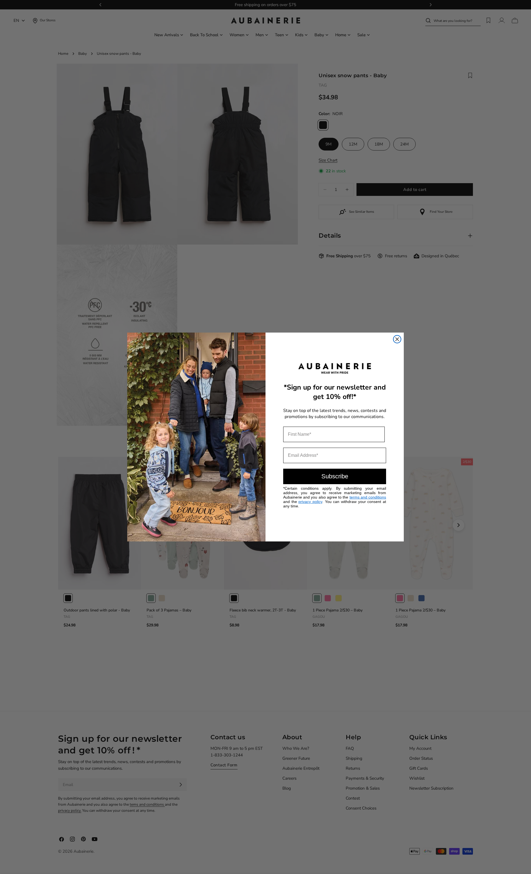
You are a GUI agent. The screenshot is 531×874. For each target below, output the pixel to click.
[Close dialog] (397, 339)
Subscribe (334, 476)
